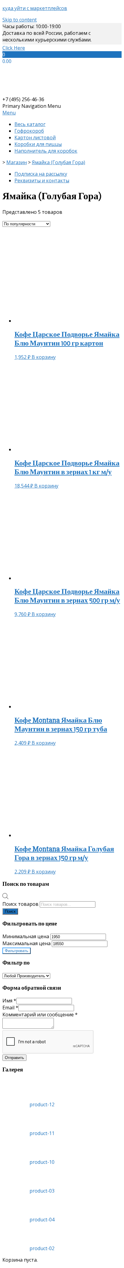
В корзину (44, 357)
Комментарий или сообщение (40, 1014)
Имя (9, 1000)
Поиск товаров (20, 904)
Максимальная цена (26, 943)
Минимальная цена (25, 936)
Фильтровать (16, 951)
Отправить (14, 1057)
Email (10, 1007)
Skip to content (19, 19)
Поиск (10, 911)
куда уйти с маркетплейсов (34, 8)
